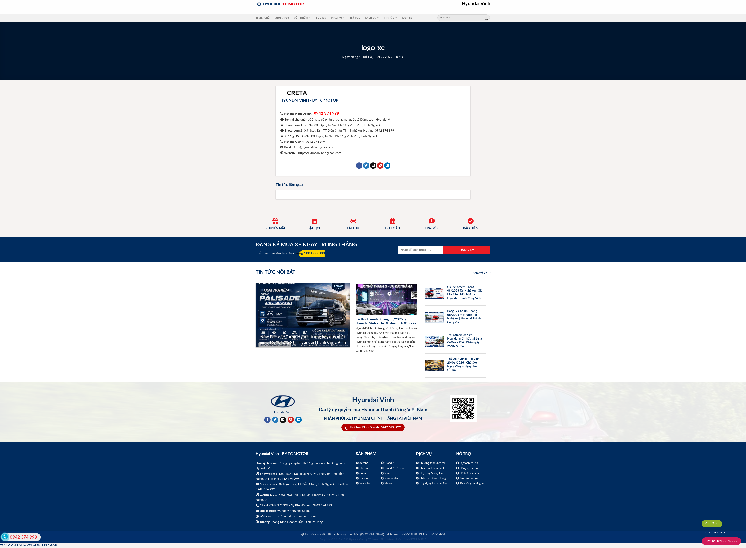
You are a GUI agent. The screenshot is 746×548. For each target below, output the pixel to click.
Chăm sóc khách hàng (432, 478)
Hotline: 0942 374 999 (721, 541)
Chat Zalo (711, 523)
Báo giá (321, 17)
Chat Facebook (715, 532)
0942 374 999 (326, 113)
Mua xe (336, 17)
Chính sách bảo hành (432, 468)
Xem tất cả (479, 272)
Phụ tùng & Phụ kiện (431, 473)
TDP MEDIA (419, 539)
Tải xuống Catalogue (472, 483)
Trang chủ (263, 17)
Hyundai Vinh (476, 4)
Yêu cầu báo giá (468, 478)
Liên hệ (407, 17)
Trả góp (355, 17)
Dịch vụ (370, 17)
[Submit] (486, 18)
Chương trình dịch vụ (432, 463)
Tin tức (389, 17)
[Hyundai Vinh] (304, 4)
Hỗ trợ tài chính (469, 473)
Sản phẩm (301, 17)
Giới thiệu (282, 17)
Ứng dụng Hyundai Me (433, 483)
